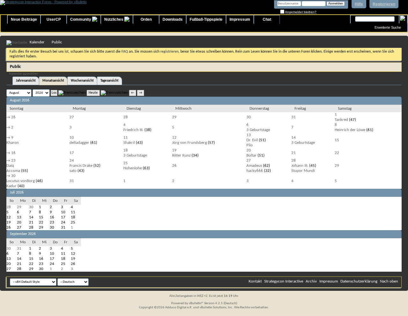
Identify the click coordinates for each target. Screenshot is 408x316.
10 (71, 138)
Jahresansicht (26, 81)
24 (71, 160)
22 (337, 153)
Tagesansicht (109, 81)
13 (248, 135)
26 (13, 117)
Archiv (311, 281)
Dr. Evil (252, 140)
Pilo (249, 145)
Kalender (37, 42)
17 (71, 153)
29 (174, 117)
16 (13, 153)
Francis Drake (80, 166)
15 (337, 140)
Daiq (10, 166)
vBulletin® (196, 303)
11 (125, 138)
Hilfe (359, 4)
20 (248, 150)
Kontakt (255, 281)
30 (248, 117)
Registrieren (384, 4)
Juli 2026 (17, 193)
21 (293, 153)
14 (293, 138)
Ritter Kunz (181, 155)
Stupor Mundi (303, 171)
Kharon (12, 143)
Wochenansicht (82, 81)
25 (125, 163)
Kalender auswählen (23, 74)
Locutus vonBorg (20, 181)
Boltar (251, 155)
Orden (146, 19)
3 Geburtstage (258, 130)
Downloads (173, 19)
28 (125, 117)
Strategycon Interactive (283, 281)
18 (125, 150)
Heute (93, 93)
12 (174, 138)
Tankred (341, 120)
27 (71, 117)
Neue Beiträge (24, 19)
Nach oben (389, 281)
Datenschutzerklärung (358, 281)
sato (72, 171)
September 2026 (23, 234)
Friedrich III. (133, 130)
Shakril (129, 143)
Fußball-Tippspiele (206, 19)
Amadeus (254, 166)
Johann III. (299, 166)
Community (81, 19)
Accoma (13, 171)
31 (293, 117)
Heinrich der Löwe (350, 130)
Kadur (11, 186)
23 (13, 160)
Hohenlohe (132, 168)
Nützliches (114, 19)
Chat (267, 19)
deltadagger (79, 143)
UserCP (54, 19)
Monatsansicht (53, 81)
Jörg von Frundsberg (189, 143)
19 (174, 150)
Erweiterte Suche (388, 27)
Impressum (239, 19)
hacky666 (254, 171)
